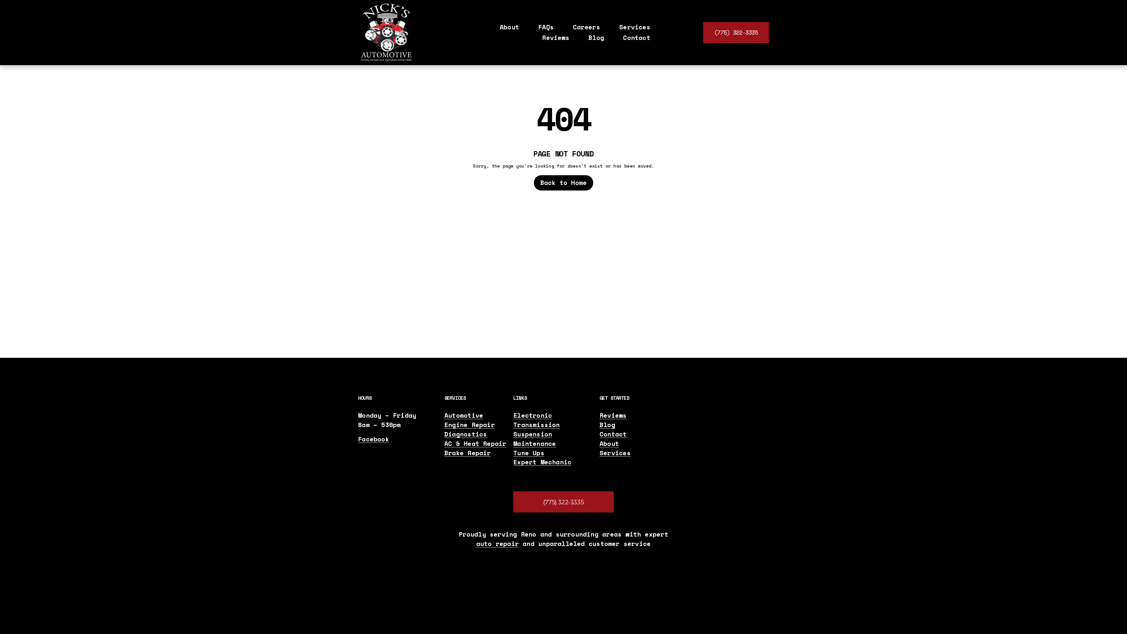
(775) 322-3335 (736, 32)
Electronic (532, 415)
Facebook (373, 439)
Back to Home (563, 182)
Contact (636, 37)
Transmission (536, 424)
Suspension (532, 434)
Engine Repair (469, 424)
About (509, 27)
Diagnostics (465, 434)
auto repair (497, 543)
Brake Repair (467, 453)
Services (615, 453)
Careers (586, 27)
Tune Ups (528, 453)
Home (554, 142)
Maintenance (534, 443)
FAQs (546, 27)
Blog (596, 37)
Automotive (463, 415)
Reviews (555, 37)
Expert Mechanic (542, 462)
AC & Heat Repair (475, 443)
